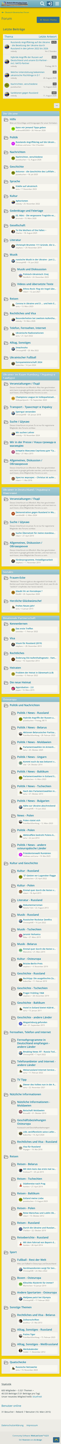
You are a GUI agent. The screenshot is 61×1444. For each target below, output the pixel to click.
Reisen (14, 298)
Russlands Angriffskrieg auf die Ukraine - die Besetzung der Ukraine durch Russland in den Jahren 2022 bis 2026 (36, 142)
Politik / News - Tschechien (34, 786)
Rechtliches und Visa (23, 313)
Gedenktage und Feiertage (26, 210)
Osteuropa (9, 699)
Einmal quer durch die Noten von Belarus (39, 948)
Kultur (14, 196)
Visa (12, 638)
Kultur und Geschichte (24, 863)
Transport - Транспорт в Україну (31, 407)
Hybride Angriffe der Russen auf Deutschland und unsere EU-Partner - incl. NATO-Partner (39, 717)
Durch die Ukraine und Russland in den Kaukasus (39, 1227)
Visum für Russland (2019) (29, 643)
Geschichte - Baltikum (31, 1002)
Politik (14, 137)
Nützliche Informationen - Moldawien (33, 1103)
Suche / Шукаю (19, 421)
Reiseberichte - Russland (32, 1237)
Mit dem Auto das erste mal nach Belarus (39, 1169)
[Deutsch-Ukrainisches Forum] (14, 4)
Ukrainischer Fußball (23, 357)
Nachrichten (17, 152)
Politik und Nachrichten (25, 705)
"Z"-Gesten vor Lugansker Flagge (39, 875)
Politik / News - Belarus (32, 727)
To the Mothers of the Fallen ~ (31, 230)
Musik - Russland (28, 914)
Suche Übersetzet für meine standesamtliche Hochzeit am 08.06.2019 (36, 533)
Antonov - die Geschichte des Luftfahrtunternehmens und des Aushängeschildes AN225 (36, 171)
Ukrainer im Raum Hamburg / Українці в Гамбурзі (29, 376)
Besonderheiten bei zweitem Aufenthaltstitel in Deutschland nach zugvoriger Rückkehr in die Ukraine (36, 318)
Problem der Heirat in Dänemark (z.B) (34, 672)
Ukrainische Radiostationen (30, 332)
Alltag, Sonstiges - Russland (34, 1329)
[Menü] (57, 4)
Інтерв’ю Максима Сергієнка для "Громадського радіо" (36, 450)
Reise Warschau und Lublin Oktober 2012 (39, 1212)
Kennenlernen (18, 623)
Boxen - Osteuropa (29, 1278)
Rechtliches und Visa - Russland (37, 1141)
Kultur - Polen (25, 885)
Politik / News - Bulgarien (33, 801)
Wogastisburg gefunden (35, 1022)
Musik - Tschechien (29, 929)
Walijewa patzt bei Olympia (37, 1297)
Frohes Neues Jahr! (25, 605)
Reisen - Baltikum (28, 1193)
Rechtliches (17, 653)
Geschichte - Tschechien (32, 988)
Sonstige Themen (21, 1307)
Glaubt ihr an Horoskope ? (29, 591)
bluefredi (37, 1396)
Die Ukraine (10, 113)
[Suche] (42, 4)
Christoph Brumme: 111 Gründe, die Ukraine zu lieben (36, 244)
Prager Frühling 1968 (33, 993)
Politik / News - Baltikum (33, 771)
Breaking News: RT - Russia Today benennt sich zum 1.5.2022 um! (39, 1051)
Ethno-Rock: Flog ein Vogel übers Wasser (39, 288)
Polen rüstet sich (31, 820)
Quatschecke (18, 1362)
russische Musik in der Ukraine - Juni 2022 (36, 259)
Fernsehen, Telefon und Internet (30, 1032)
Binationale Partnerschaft (19, 618)
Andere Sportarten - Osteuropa (37, 1292)
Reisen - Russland (28, 1223)
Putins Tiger (29, 1334)
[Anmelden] (50, 3)
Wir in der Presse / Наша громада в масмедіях (33, 443)
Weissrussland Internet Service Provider (39, 1069)
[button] (57, 105)
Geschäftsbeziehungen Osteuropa (31, 1121)
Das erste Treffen (24, 628)
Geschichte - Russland (31, 973)
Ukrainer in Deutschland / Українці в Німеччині (26, 491)
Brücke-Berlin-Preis (32, 963)
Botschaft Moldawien (34, 1110)
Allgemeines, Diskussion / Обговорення (26, 462)
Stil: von (30, 1440)
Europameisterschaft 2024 (29, 362)
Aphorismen (22, 200)
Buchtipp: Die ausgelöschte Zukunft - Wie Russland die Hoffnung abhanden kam (39, 978)
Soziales (8, 572)
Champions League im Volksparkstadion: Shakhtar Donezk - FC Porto (36, 397)
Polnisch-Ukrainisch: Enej (36, 274)
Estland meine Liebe (33, 1198)
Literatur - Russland (29, 900)
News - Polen (25, 815)
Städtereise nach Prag (34, 1183)
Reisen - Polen (26, 1208)
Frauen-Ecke (17, 577)
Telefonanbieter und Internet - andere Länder (36, 1063)
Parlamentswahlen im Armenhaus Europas (39, 747)
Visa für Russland (32, 1146)
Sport (13, 1252)
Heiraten (15, 667)
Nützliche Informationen (25, 1094)
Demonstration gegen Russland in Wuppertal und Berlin (36, 512)
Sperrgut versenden (26, 411)
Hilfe (13, 119)
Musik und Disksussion (31, 269)
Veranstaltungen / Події (25, 383)
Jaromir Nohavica (31, 934)
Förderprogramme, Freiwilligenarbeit (34, 559)
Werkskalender (30, 1349)
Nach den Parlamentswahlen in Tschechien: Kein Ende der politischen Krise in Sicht (39, 791)
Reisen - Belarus (27, 1164)
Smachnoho (22, 347)
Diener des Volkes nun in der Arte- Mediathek (39, 1084)
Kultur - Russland (28, 870)
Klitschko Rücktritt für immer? (38, 1282)
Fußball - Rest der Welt (31, 1259)
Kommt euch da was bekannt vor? (39, 761)
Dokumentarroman (32, 905)
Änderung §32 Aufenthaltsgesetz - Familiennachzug (36, 657)
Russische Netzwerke (26, 1367)
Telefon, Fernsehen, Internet (28, 328)
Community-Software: (31, 1435)
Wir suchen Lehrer (25, 432)
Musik (13, 254)
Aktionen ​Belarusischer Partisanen (39, 732)
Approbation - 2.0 (24, 687)
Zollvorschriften (31, 1319)
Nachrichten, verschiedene (29, 156)
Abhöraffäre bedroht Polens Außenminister (39, 835)
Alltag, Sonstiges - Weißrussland (37, 1344)
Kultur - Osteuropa (29, 958)
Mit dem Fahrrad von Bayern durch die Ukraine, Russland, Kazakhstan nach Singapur (39, 1242)
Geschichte (17, 166)
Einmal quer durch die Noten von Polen (39, 890)
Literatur (15, 240)
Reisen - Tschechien (29, 1178)
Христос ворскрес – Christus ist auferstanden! (36, 477)
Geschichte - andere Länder (34, 1017)
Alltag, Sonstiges (20, 342)
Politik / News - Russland (33, 713)
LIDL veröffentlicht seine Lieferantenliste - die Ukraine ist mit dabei (39, 1131)
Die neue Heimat (20, 682)
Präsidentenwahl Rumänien (37, 853)
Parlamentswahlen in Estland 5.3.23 (39, 776)
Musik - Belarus (27, 944)
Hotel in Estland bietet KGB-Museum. (39, 1007)
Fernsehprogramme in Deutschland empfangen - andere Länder (33, 1043)
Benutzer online (11, 1405)
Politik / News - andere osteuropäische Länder (31, 846)
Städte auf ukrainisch (26, 186)
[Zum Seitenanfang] (56, 1440)
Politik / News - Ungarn (31, 757)
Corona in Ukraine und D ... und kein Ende (36, 303)
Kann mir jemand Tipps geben (31, 127)
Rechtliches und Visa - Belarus (36, 1315)
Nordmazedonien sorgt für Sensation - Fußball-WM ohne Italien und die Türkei (39, 1268)
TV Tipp (22, 1079)
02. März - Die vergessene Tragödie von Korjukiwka (36, 215)
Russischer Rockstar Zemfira (37, 919)
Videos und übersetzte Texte (35, 284)
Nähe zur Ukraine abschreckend (39, 805)
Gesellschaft (17, 225)
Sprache (15, 181)
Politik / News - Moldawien (34, 742)
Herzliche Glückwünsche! (26, 601)
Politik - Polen (26, 830)
